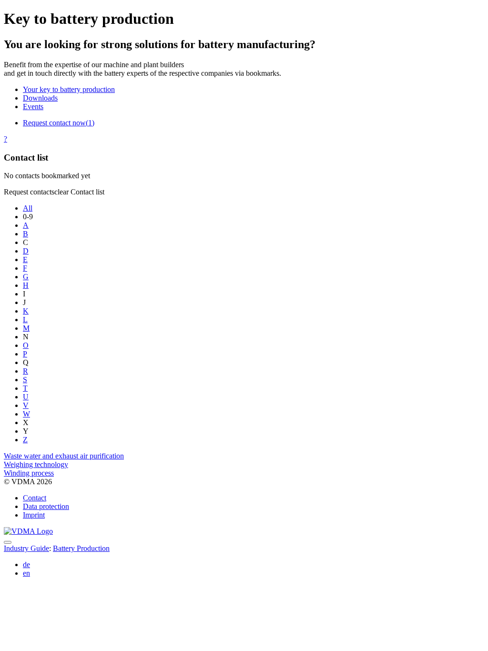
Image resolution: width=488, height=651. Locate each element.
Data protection (46, 506)
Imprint (34, 515)
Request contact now (58, 123)
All (27, 208)
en (26, 573)
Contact (34, 498)
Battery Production (81, 548)
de (26, 564)
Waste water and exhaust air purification (64, 456)
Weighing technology (36, 464)
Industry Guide (26, 548)
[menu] (7, 542)
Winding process (29, 473)
